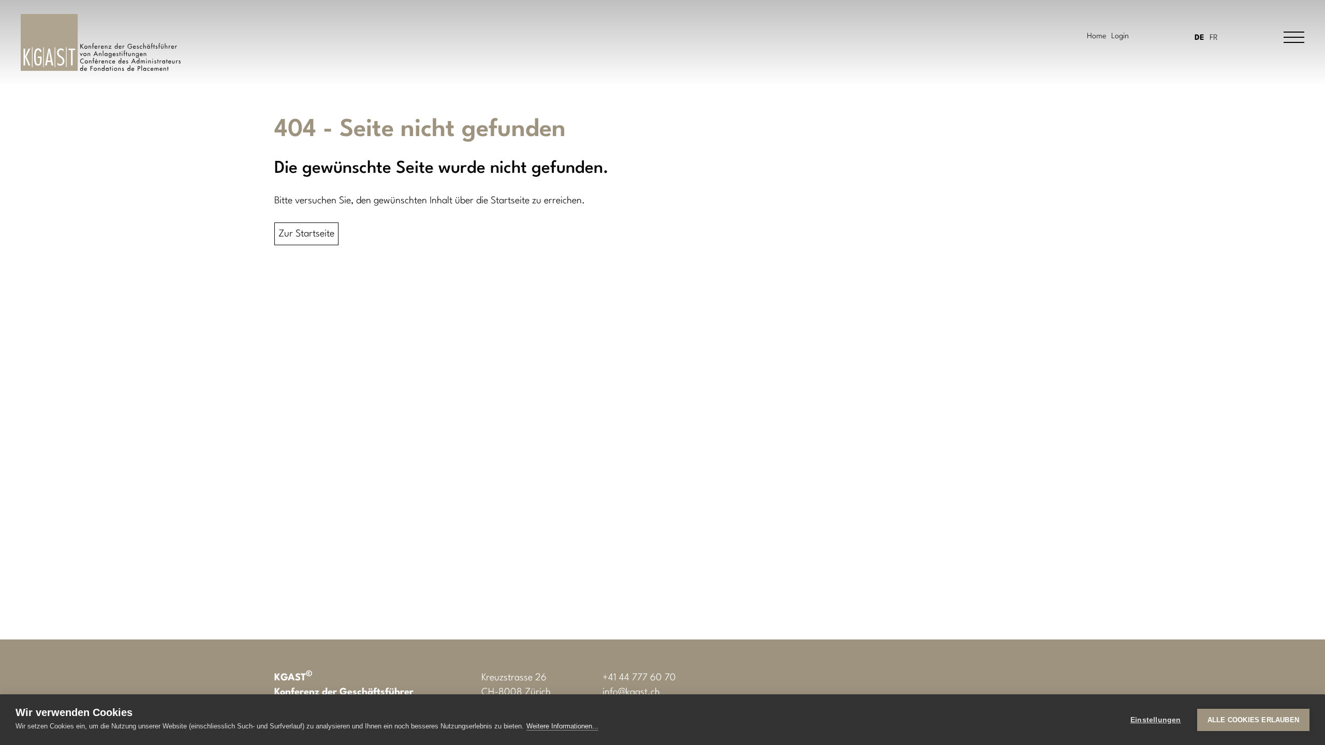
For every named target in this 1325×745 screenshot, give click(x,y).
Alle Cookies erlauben (1253, 720)
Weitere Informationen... (562, 726)
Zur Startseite (306, 234)
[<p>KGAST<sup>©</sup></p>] (101, 42)
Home (1096, 36)
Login (1120, 36)
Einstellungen (1155, 720)
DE (1199, 38)
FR (1214, 38)
